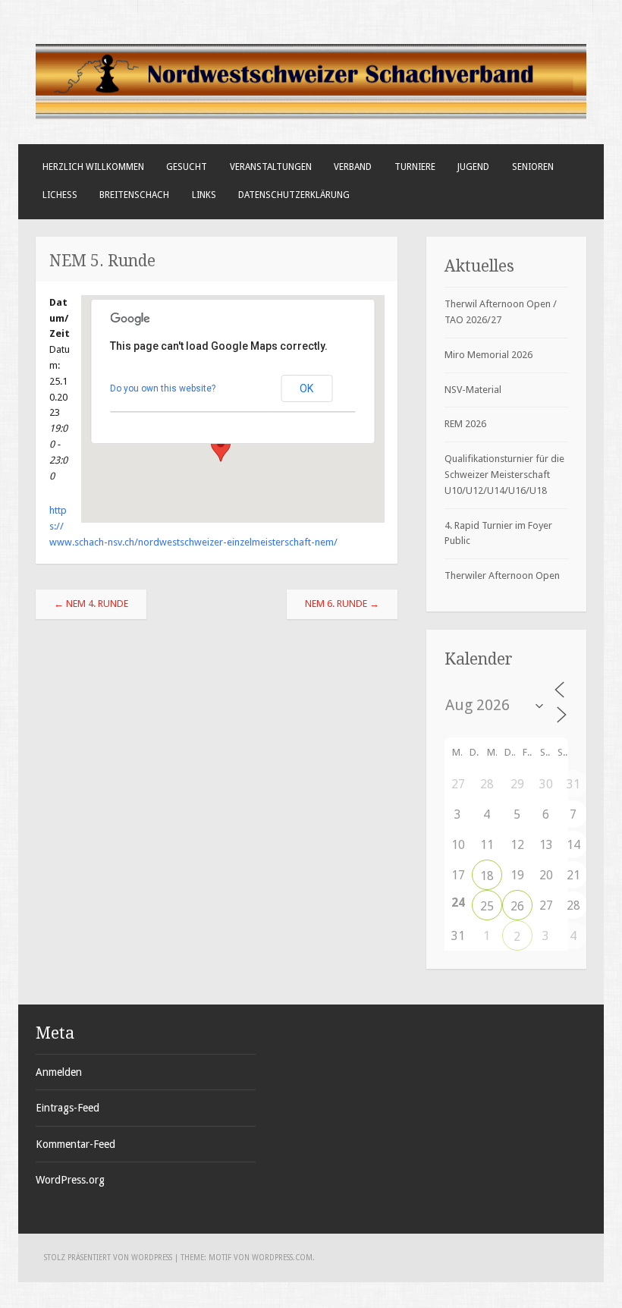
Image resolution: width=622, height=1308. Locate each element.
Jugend (473, 167)
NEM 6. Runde (342, 603)
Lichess (59, 195)
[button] (221, 447)
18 (487, 876)
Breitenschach (134, 195)
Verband (353, 167)
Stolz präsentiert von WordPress (108, 1257)
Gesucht (186, 167)
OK (306, 388)
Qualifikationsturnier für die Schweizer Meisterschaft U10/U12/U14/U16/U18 (504, 474)
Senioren (533, 167)
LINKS (204, 195)
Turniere (414, 167)
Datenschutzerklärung (294, 195)
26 (517, 906)
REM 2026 (465, 423)
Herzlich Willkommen (93, 167)
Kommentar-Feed (75, 1144)
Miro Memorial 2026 (488, 354)
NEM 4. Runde (91, 603)
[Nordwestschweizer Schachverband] (311, 117)
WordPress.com (282, 1257)
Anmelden (59, 1072)
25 (487, 906)
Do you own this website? (162, 388)
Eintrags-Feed (67, 1108)
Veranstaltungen (271, 167)
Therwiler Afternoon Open (502, 575)
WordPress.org (70, 1180)
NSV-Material (473, 389)
